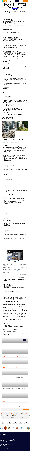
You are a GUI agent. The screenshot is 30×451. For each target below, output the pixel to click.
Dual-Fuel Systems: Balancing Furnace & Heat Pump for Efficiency (21, 377)
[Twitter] (3, 449)
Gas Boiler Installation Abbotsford (20, 344)
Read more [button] (2, 417)
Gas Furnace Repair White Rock (7, 376)
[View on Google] (1, 413)
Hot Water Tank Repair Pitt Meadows (8, 388)
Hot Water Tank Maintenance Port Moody (21, 399)
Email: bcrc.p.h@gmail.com (4, 445)
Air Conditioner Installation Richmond (8, 344)
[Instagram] (4, 449)
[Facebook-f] (11, 449)
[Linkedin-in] (9, 449)
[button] (11, 1)
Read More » (4, 356)
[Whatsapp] (1, 449)
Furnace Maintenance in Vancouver (21, 388)
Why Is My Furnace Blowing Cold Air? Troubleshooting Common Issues (8, 399)
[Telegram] (6, 449)
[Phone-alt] (7, 449)
